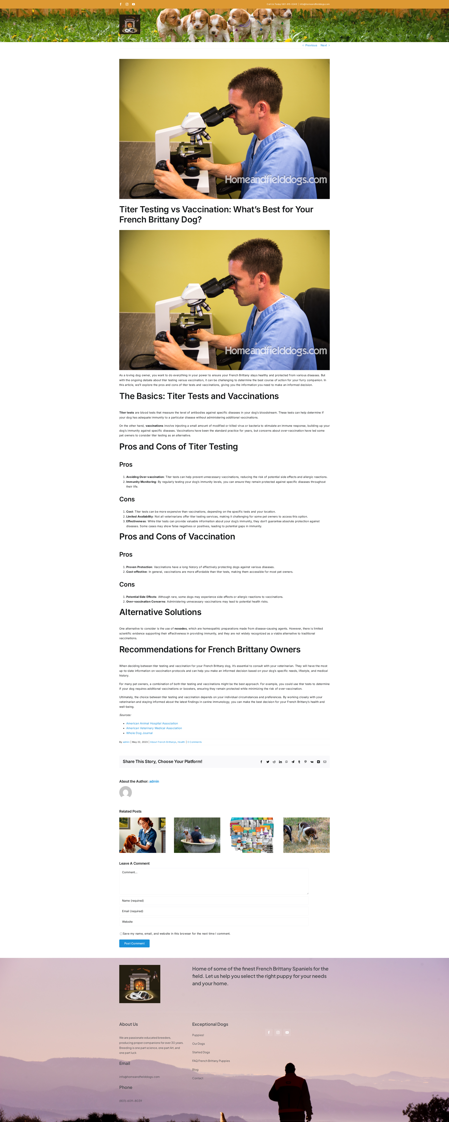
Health (181, 742)
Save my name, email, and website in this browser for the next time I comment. (176, 933)
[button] (324, 17)
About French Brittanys (163, 742)
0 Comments (194, 742)
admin (126, 742)
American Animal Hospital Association (152, 723)
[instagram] (278, 1032)
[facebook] (269, 1032)
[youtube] (287, 1032)
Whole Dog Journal (139, 733)
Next (324, 45)
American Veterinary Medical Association (154, 728)
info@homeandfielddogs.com (315, 4)
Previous (311, 45)
